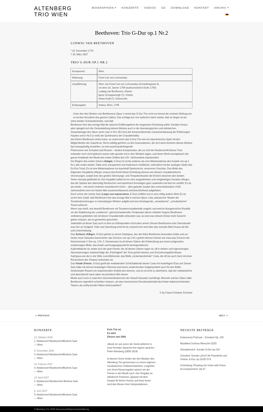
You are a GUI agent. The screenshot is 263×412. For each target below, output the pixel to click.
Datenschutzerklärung (78, 409)
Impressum (61, 409)
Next (224, 316)
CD (163, 7)
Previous (44, 316)
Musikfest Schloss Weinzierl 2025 (198, 343)
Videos (150, 7)
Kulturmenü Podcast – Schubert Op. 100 (202, 337)
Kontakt (201, 7)
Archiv (221, 8)
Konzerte (130, 7)
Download (180, 7)
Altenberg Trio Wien (53, 11)
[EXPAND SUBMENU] (227, 14)
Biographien (104, 8)
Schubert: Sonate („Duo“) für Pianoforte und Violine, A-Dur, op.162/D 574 (203, 357)
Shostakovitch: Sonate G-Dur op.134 (200, 349)
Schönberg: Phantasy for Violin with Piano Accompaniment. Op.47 (203, 367)
